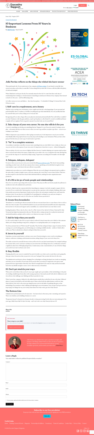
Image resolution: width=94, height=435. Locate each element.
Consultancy (48, 423)
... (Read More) (59, 345)
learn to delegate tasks (44, 163)
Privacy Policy (77, 423)
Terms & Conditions (58, 423)
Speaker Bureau (45, 11)
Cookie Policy (68, 423)
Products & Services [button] (58, 11)
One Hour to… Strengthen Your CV (82, 219)
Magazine (25, 11)
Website (7, 394)
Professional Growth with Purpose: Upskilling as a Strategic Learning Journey (83, 210)
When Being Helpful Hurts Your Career (83, 235)
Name (7, 382)
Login (75, 5)
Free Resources (73, 11)
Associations (34, 11)
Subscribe (83, 5)
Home (18, 11)
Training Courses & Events (16, 423)
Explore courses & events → (15, 327)
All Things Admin (41, 86)
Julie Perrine (11, 29)
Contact (84, 423)
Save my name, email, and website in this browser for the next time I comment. (22, 400)
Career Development (11, 19)
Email (7, 388)
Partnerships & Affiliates (37, 423)
